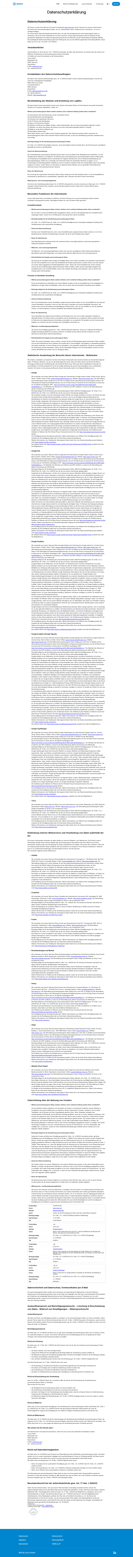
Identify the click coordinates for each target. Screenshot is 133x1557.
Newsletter (23, 1544)
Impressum (23, 1536)
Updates (22, 1540)
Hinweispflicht (58, 1540)
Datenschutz (57, 1536)
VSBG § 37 (56, 1544)
